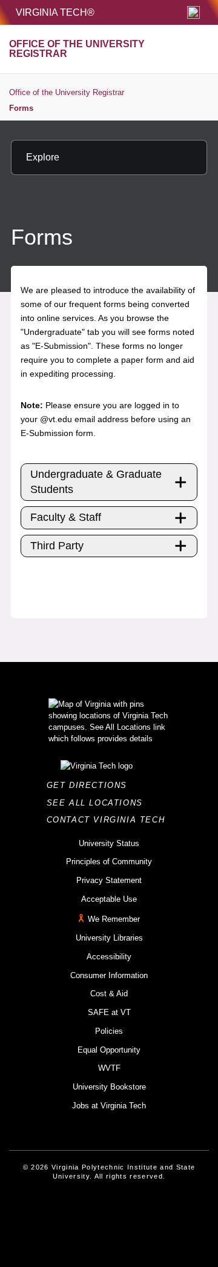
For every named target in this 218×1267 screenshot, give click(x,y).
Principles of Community (109, 861)
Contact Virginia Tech (109, 819)
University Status (109, 843)
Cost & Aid (109, 993)
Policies (109, 1031)
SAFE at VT (109, 1012)
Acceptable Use (109, 899)
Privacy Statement (109, 880)
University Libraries (109, 937)
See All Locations (98, 802)
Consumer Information (109, 975)
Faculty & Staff (65, 517)
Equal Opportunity (109, 1049)
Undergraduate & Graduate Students (96, 481)
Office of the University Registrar (66, 92)
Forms (21, 108)
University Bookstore (109, 1086)
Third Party (57, 546)
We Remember (114, 919)
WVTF (109, 1068)
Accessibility (109, 956)
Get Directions (90, 785)
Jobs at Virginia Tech (109, 1105)
